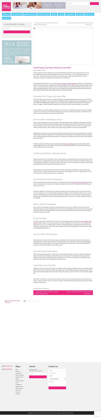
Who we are (89, 14)
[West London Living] (6, 6)
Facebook (93, 380)
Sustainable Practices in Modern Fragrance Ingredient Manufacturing (45, 23)
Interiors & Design (20, 380)
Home (17, 369)
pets (30, 370)
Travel (61, 14)
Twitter (93, 371)
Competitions (70, 14)
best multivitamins (70, 144)
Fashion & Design (30, 14)
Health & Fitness (43, 14)
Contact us (6, 18)
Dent (36, 370)
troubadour (40, 370)
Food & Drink (16, 14)
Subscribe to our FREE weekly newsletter (88, 310)
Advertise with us (19, 388)
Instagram (93, 367)
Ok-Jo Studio (70, 412)
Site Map (18, 393)
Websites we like (19, 386)
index (33, 370)
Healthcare (46, 288)
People (54, 14)
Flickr (93, 376)
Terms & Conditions (56, 412)
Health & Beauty (37, 288)
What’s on (6, 14)
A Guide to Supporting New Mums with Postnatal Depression (80, 23)
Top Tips (80, 14)
